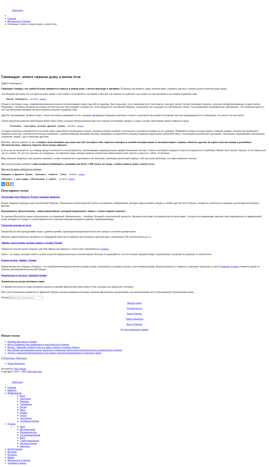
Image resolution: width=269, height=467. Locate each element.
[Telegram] (12, 184)
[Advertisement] (94, 50)
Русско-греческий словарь (134, 329)
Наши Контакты (16, 363)
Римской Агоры (229, 266)
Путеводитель (134, 308)
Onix (20, 368)
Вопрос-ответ (134, 303)
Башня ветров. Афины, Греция (18, 260)
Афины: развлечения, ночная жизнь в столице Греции (31, 243)
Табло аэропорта (134, 319)
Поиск (4, 297)
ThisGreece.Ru (34, 371)
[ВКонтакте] (3, 184)
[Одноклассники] (7, 184)
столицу (104, 249)
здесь (43, 99)
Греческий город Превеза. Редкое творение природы (30, 197)
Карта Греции (134, 313)
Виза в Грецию (134, 324)
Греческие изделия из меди (16, 225)
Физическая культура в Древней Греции (24, 275)
